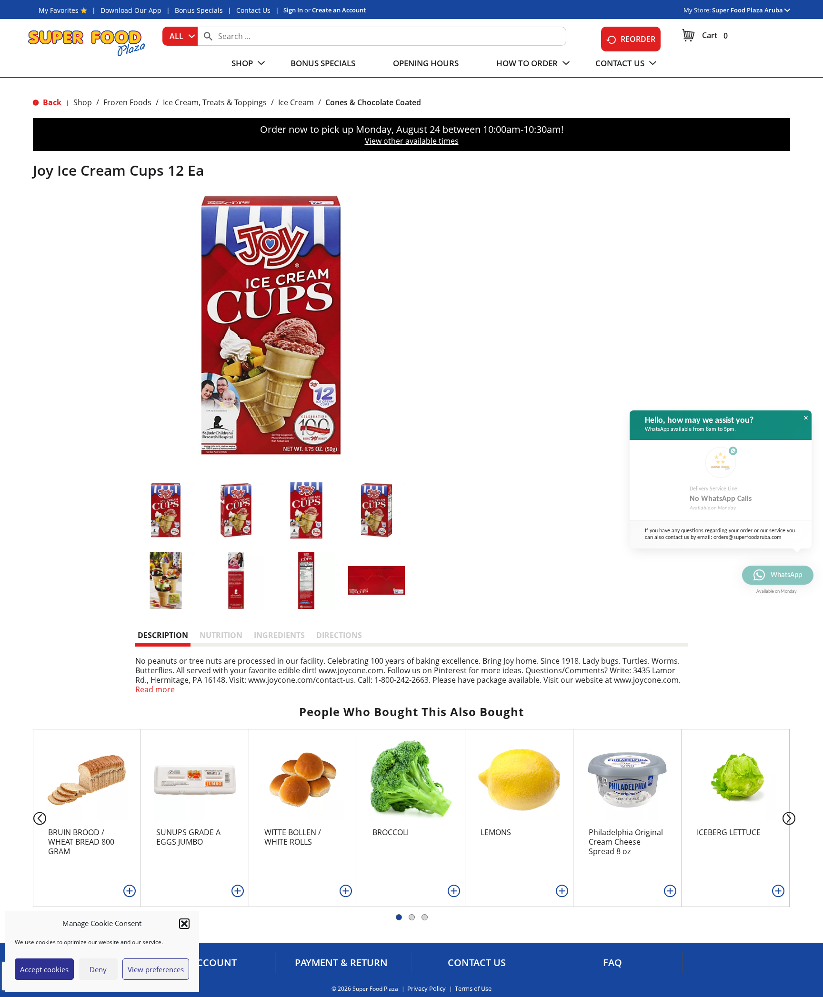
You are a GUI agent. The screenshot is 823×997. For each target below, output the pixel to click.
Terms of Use (473, 988)
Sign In (293, 10)
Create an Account (339, 10)
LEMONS (496, 832)
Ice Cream (296, 102)
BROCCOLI (390, 832)
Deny (98, 969)
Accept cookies (44, 969)
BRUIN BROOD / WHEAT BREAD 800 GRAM (81, 842)
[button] (184, 923)
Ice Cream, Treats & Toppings (215, 102)
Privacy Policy (426, 988)
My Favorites (59, 10)
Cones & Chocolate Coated (373, 102)
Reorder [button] (638, 39)
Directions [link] (339, 635)
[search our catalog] (208, 36)
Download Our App (130, 10)
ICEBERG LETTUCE (729, 832)
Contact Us (253, 10)
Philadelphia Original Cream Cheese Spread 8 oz (626, 842)
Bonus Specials (199, 10)
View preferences (156, 969)
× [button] (805, 418)
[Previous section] (32, 817)
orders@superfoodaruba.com (747, 537)
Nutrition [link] (221, 635)
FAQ (612, 962)
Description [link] (163, 635)
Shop (82, 102)
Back (51, 102)
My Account (205, 962)
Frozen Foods (127, 102)
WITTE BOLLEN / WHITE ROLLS (292, 837)
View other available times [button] (412, 141)
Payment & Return (341, 962)
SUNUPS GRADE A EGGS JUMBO (188, 837)
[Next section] (790, 817)
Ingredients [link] (279, 635)
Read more (155, 689)
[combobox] (180, 36)
